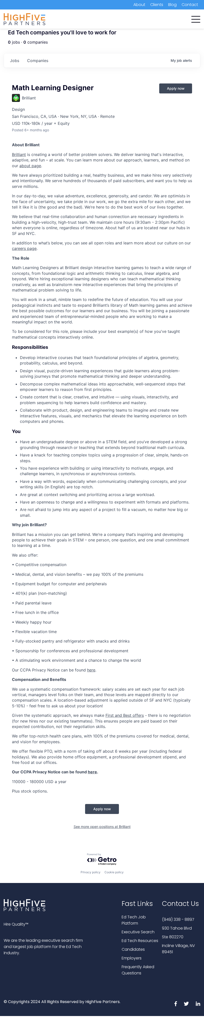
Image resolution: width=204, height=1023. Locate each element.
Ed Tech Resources (140, 941)
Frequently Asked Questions (138, 970)
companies (37, 60)
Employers (132, 958)
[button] (196, 18)
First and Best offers (124, 715)
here (91, 669)
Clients (156, 4)
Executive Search (138, 932)
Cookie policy (114, 872)
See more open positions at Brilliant (102, 826)
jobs (14, 60)
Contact (190, 4)
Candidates (133, 949)
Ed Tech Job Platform (134, 920)
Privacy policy (91, 872)
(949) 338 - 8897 (178, 919)
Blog (172, 4)
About (139, 4)
